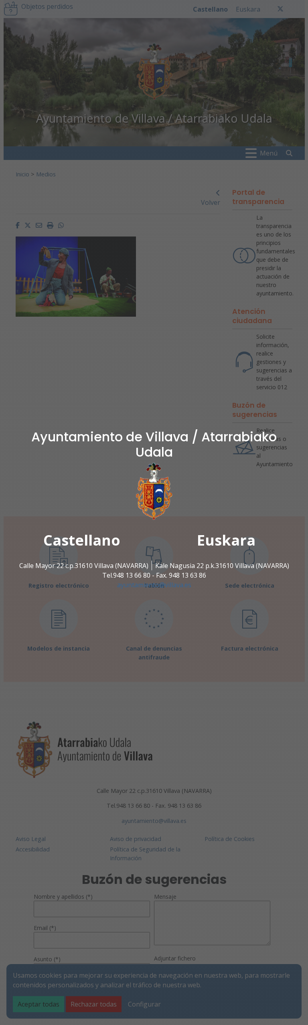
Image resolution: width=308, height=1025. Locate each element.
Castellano (81, 540)
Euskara (226, 540)
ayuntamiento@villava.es (154, 584)
